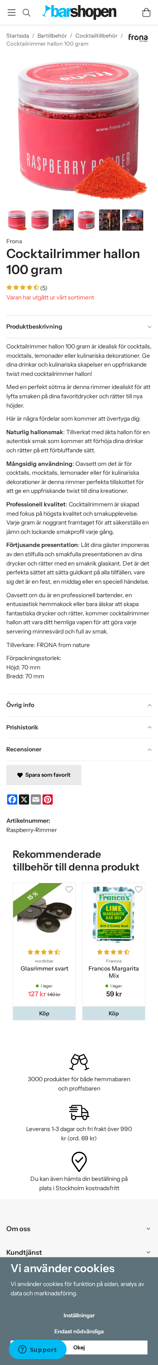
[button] (44, 1013)
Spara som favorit (46, 774)
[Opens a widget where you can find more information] (37, 1350)
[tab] (79, 326)
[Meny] (11, 12)
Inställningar (79, 1315)
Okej (79, 1347)
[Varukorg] (146, 12)
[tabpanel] (79, 516)
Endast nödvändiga (79, 1331)
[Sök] (26, 12)
